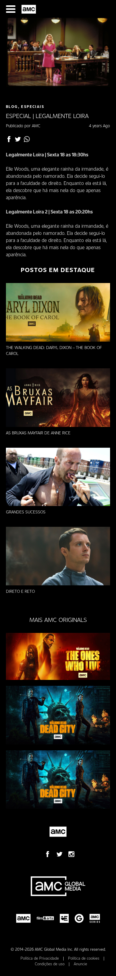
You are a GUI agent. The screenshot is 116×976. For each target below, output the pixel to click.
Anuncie (80, 963)
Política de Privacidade (40, 958)
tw (18, 139)
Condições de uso (50, 963)
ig (71, 854)
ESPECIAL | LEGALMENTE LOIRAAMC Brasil (29, 9)
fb (9, 139)
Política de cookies (84, 958)
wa (27, 139)
